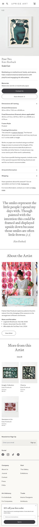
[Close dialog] (36, 505)
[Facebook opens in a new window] (3, 454)
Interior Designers (26, 497)
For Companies (7, 501)
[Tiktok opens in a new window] (13, 454)
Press (4, 481)
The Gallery (24, 469)
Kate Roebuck (9, 62)
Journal (4, 473)
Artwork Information (9, 170)
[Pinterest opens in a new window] (18, 454)
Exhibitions (24, 473)
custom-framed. (17, 133)
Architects (24, 501)
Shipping (5, 176)
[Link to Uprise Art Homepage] (20, 3)
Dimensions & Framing (10, 104)
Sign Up (19, 522)
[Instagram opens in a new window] (8, 454)
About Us (5, 469)
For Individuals (6, 497)
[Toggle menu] (3, 3)
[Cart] (34, 4)
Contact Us (25, 184)
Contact (4, 477)
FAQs (4, 485)
